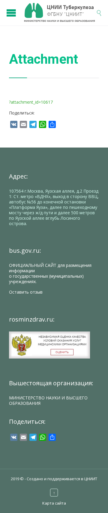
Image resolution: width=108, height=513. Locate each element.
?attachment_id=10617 (31, 102)
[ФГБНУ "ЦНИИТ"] (60, 13)
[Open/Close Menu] (12, 10)
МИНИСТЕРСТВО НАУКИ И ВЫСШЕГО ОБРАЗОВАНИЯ (48, 400)
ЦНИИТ (90, 478)
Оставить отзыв (26, 292)
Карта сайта (54, 503)
